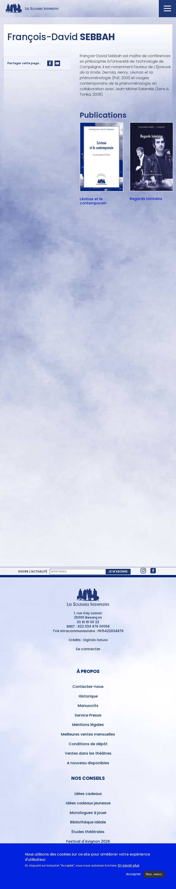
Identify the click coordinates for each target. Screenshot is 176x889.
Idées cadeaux (88, 793)
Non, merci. (154, 874)
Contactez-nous (88, 686)
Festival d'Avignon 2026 (88, 841)
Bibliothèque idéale (88, 822)
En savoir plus (128, 865)
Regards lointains (146, 199)
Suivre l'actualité (32, 571)
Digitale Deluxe (95, 640)
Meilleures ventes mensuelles (88, 734)
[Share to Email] (57, 63)
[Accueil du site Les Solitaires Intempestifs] (88, 8)
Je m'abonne (118, 571)
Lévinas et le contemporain (93, 201)
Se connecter (88, 649)
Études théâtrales (88, 831)
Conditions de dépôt (88, 744)
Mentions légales (88, 724)
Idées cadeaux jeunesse (88, 803)
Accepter (133, 874)
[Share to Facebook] (50, 63)
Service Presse (88, 715)
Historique (88, 696)
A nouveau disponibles (88, 763)
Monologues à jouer (88, 812)
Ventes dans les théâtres (88, 753)
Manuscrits (88, 705)
